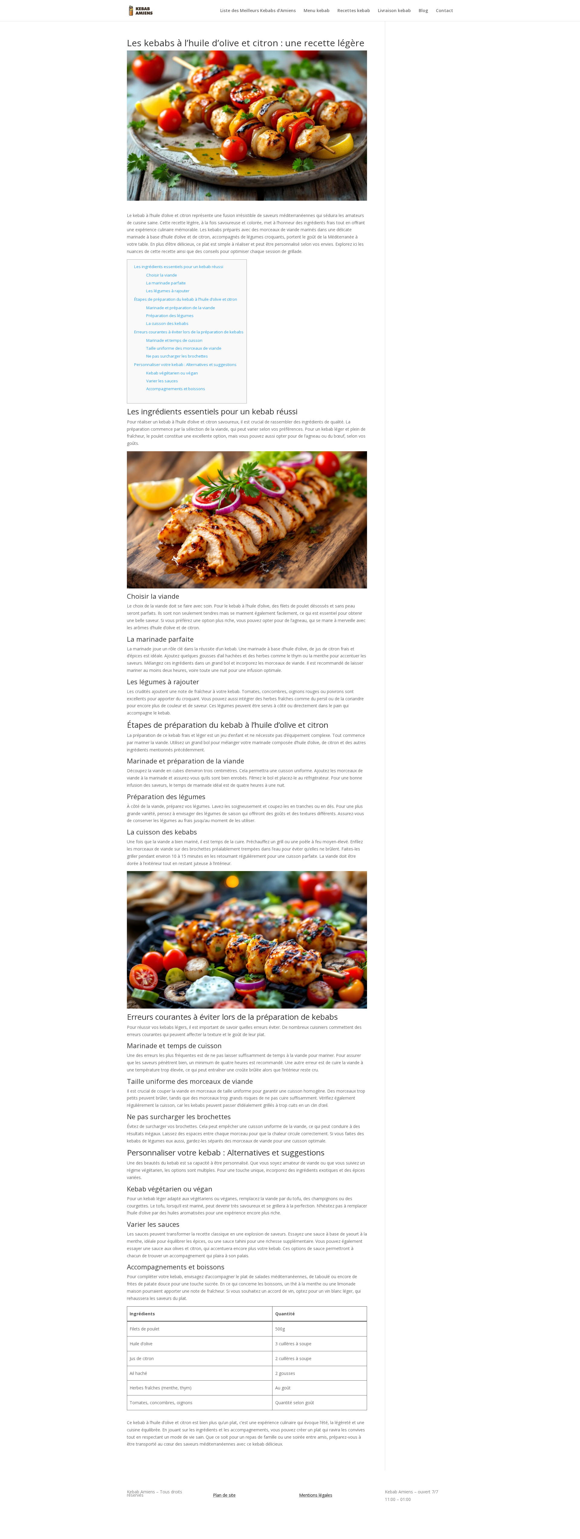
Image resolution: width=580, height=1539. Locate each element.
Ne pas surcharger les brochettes (177, 356)
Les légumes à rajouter (167, 290)
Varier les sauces (162, 381)
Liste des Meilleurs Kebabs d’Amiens (258, 10)
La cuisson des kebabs (167, 323)
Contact (444, 10)
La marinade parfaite (166, 283)
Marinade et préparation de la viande (180, 307)
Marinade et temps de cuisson (174, 340)
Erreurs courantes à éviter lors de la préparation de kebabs (188, 332)
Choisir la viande (161, 275)
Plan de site (224, 1495)
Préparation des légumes (170, 315)
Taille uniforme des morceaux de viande (183, 348)
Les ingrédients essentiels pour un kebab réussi (178, 266)
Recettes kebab (353, 10)
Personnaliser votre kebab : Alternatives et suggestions (185, 364)
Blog (423, 10)
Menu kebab (317, 10)
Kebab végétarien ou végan (172, 373)
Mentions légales (315, 1495)
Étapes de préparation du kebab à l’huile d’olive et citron (185, 299)
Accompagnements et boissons (175, 388)
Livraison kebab (394, 10)
